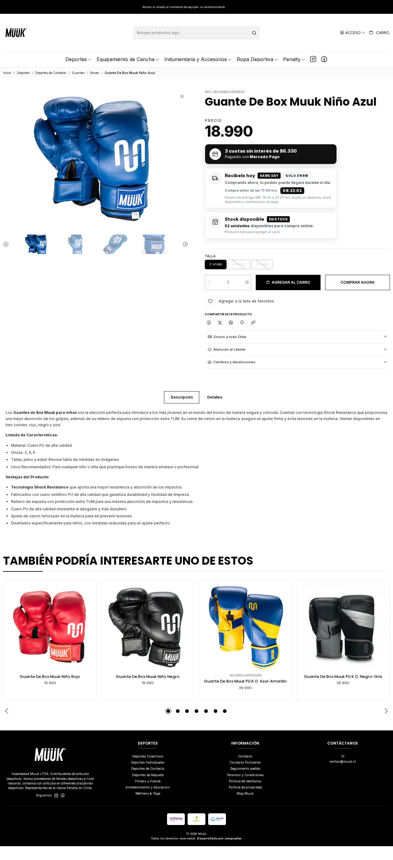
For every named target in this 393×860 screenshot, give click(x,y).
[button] (168, 711)
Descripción (182, 397)
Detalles (214, 397)
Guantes (78, 72)
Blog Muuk (245, 794)
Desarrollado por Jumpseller (219, 838)
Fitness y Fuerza (148, 781)
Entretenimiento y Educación (148, 787)
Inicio (7, 72)
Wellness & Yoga (147, 794)
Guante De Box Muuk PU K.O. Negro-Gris (343, 676)
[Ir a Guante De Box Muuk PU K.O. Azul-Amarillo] (245, 627)
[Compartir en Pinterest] (242, 323)
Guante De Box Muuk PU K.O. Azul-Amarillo (245, 681)
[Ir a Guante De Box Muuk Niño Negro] (147, 627)
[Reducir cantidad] (209, 282)
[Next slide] (183, 244)
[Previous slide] (7, 244)
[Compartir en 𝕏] (220, 323)
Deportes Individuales (148, 763)
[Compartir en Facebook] (208, 323)
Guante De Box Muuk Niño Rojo (50, 676)
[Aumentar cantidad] (247, 282)
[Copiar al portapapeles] (253, 323)
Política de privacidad (245, 787)
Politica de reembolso (245, 781)
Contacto (245, 756)
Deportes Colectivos (147, 756)
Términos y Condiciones (245, 775)
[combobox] (196, 33)
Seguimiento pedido (245, 769)
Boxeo (94, 72)
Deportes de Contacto (50, 72)
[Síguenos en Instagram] (313, 59)
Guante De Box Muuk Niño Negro (148, 676)
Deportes (23, 72)
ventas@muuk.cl (342, 762)
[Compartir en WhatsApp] (231, 323)
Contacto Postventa (245, 763)
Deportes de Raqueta (148, 775)
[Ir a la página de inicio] (16, 32)
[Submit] (254, 33)
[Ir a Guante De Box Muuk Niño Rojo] (50, 627)
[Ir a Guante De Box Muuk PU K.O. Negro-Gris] (343, 627)
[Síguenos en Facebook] (324, 59)
